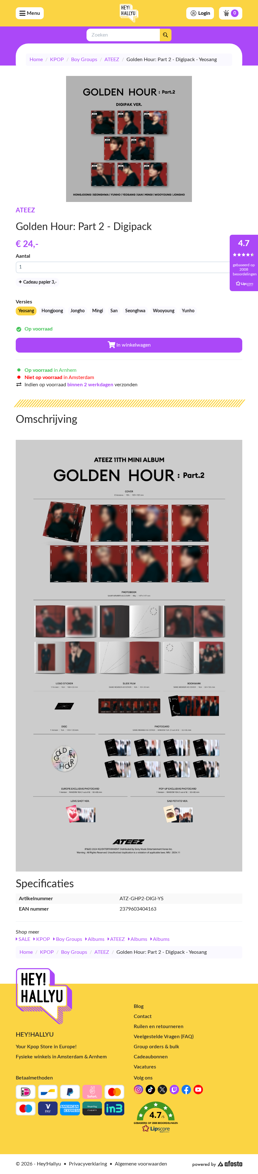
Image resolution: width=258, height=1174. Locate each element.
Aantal (23, 256)
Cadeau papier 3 (39, 282)
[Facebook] (186, 1091)
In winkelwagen (133, 345)
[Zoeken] (165, 35)
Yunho (188, 311)
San (114, 311)
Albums (95, 939)
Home (36, 59)
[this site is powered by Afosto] (217, 1164)
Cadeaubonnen (151, 1056)
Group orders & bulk (156, 1046)
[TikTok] (150, 1091)
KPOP (57, 59)
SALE (23, 939)
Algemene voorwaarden (141, 1163)
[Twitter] (162, 1091)
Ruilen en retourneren (158, 1026)
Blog (138, 1006)
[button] (188, 1119)
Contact (143, 1016)
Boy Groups (84, 59)
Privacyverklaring (88, 1163)
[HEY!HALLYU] (129, 13)
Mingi (97, 311)
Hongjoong (52, 311)
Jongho (77, 311)
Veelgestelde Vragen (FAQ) (164, 1036)
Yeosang (26, 311)
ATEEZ (111, 59)
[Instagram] (138, 1091)
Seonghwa (135, 311)
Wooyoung (163, 311)
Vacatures (145, 1066)
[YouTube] (198, 1091)
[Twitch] (174, 1091)
